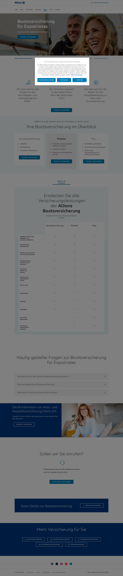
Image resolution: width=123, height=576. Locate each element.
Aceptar (79, 80)
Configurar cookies (46, 80)
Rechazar (64, 80)
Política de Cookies (76, 75)
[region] (62, 71)
